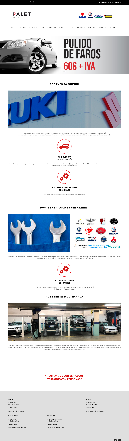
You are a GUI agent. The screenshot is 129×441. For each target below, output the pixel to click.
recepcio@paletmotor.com (16, 411)
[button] (114, 27)
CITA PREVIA (118, 2)
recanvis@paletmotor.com (55, 428)
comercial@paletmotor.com (95, 411)
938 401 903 (110, 2)
